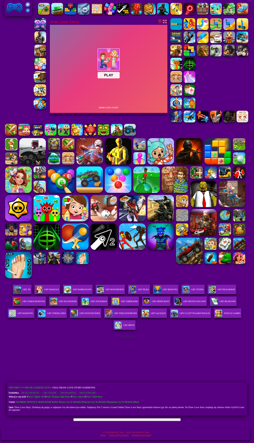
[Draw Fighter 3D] (203, 29)
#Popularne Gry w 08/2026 (119, 402)
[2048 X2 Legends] (110, 14)
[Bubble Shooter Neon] (189, 14)
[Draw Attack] (189, 29)
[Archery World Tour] (176, 108)
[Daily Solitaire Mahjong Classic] (189, 95)
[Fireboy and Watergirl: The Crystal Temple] (136, 14)
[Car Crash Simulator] (216, 42)
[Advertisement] (16, 65)
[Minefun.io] (229, 14)
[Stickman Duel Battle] (203, 121)
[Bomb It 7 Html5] (24, 135)
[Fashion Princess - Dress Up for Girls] (189, 82)
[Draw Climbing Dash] (216, 29)
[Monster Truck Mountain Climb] (130, 135)
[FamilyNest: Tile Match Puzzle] (242, 14)
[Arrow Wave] (123, 14)
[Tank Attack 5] (57, 14)
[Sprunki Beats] (37, 135)
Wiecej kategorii (87, 393)
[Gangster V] (176, 55)
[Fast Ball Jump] (44, 14)
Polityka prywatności (119, 435)
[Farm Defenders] (203, 55)
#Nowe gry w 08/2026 (70, 402)
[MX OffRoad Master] (117, 135)
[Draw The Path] (176, 42)
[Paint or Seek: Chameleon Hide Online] (40, 82)
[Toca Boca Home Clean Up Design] (176, 95)
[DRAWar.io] (176, 29)
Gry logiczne (49, 393)
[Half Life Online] (40, 42)
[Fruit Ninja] (11, 135)
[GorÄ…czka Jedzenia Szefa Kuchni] (203, 14)
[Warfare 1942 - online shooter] (229, 55)
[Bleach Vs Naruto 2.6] (216, 121)
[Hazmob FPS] (242, 55)
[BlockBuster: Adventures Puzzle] (70, 14)
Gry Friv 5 (15, 387)
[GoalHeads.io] (40, 108)
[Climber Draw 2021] (203, 42)
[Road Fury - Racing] (242, 42)
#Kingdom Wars (48, 402)
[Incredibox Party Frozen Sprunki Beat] (50, 135)
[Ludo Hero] (40, 69)
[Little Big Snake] (150, 14)
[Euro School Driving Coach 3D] (40, 55)
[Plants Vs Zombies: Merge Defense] (77, 135)
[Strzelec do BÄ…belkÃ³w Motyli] (90, 135)
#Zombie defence (26, 402)
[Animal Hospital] (229, 42)
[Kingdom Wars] (40, 95)
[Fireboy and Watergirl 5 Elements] (189, 108)
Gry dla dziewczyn (37, 387)
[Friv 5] (27, 6)
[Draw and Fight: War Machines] (242, 29)
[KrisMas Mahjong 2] (242, 121)
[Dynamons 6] (176, 14)
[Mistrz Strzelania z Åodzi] (216, 14)
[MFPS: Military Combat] (163, 14)
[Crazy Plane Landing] (189, 121)
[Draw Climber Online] (229, 29)
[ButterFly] (40, 29)
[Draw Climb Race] (189, 42)
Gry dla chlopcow (30, 393)
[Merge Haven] (176, 121)
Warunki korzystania (141, 435)
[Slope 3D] (189, 69)
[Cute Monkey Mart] (176, 82)
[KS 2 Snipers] (216, 55)
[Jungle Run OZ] (103, 135)
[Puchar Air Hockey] (84, 14)
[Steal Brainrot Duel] (64, 135)
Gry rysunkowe (68, 393)
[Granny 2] (229, 121)
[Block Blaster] (189, 55)
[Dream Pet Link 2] (97, 14)
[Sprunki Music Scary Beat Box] (176, 69)
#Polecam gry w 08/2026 (93, 402)
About (103, 435)
